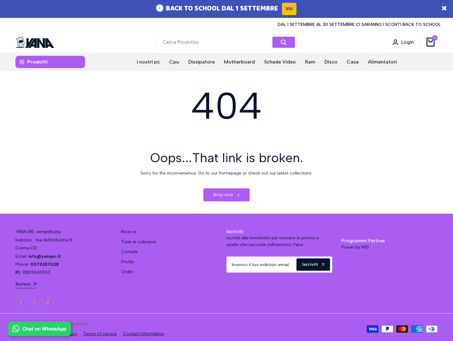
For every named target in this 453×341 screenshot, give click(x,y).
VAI (289, 9)
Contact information (143, 333)
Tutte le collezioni (138, 241)
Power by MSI (355, 247)
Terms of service (100, 333)
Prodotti (37, 62)
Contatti (129, 251)
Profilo (127, 262)
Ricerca (128, 231)
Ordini (127, 271)
